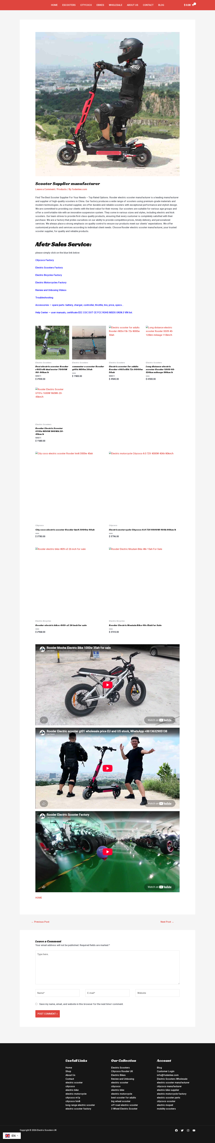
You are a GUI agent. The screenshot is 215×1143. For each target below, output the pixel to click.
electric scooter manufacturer (173, 1082)
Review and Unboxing (122, 1079)
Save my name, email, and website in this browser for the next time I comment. (81, 1004)
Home (54, 5)
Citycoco (86, 5)
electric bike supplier (168, 1090)
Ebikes (100, 5)
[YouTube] (194, 1130)
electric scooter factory (78, 1108)
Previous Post (40, 921)
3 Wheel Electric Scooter (124, 1108)
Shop (68, 1071)
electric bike (72, 1090)
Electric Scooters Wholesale (172, 1079)
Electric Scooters (120, 1067)
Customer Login (165, 1071)
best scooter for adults (123, 1097)
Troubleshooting (44, 297)
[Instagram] (188, 1130)
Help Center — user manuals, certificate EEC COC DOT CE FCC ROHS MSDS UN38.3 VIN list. (84, 312)
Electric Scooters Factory (49, 267)
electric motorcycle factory (171, 1093)
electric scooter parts (168, 1097)
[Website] (157, 993)
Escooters (69, 5)
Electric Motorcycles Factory (50, 282)
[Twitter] (182, 1130)
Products (62, 189)
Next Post (167, 921)
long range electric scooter (80, 1105)
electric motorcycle (76, 1093)
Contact (148, 5)
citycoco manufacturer (169, 1086)
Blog (161, 5)
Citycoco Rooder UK (122, 1071)
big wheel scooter (120, 1101)
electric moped (165, 1105)
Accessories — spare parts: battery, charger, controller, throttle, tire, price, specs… (79, 305)
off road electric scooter (124, 1105)
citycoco (70, 1086)
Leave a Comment (45, 189)
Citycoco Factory (44, 260)
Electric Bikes (118, 1075)
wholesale (115, 5)
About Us (132, 5)
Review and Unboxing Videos (50, 290)
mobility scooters (166, 1108)
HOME (38, 897)
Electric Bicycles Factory (48, 275)
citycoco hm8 (73, 1101)
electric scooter (74, 1082)
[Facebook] (176, 1130)
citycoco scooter (166, 1101)
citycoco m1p (73, 1097)
